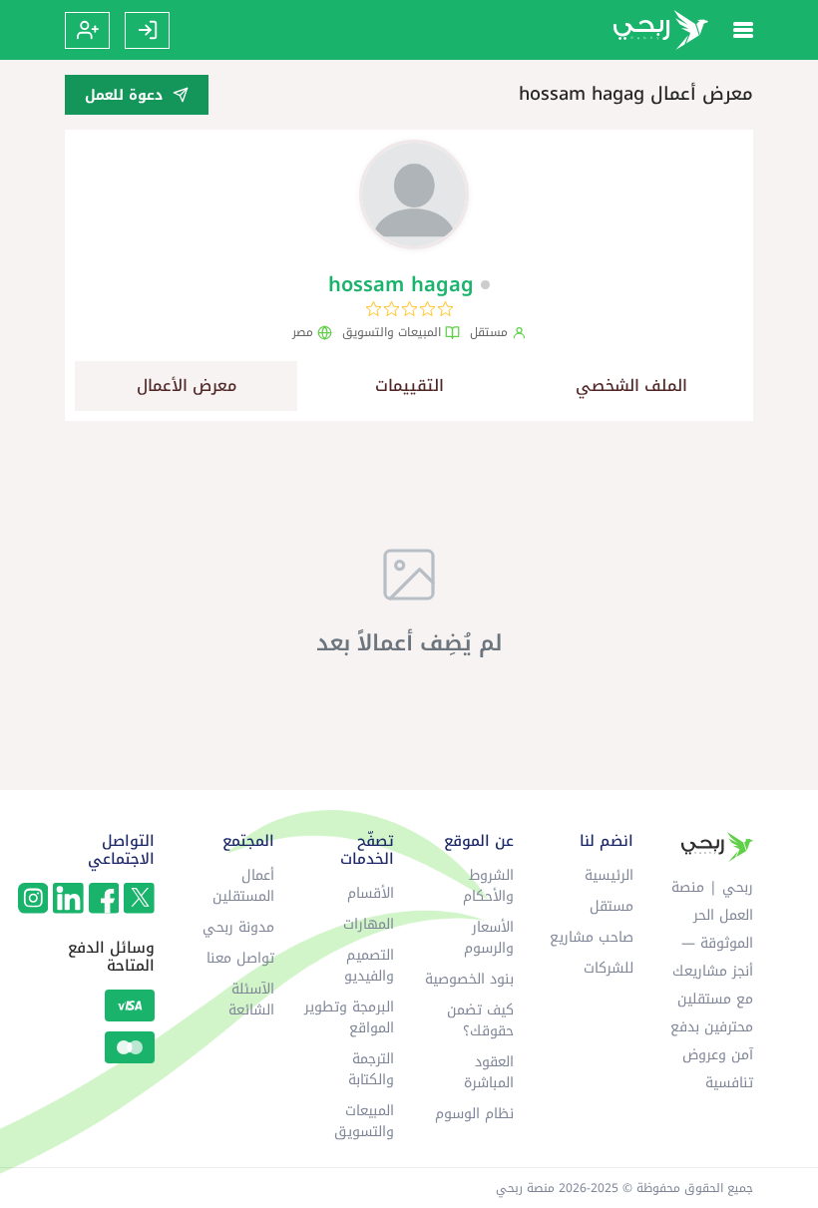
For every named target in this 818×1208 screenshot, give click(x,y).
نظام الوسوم (474, 1113)
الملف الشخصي (631, 385)
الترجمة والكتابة (371, 1069)
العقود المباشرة (489, 1072)
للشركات (608, 968)
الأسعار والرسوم (489, 938)
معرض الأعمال (186, 385)
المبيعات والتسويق (364, 1121)
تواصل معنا (240, 958)
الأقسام (370, 893)
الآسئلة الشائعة (251, 999)
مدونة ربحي (238, 927)
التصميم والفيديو (369, 966)
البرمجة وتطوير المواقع (349, 1017)
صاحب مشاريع (591, 937)
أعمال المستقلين (243, 886)
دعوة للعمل (124, 95)
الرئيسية (609, 875)
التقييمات (409, 385)
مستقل (611, 906)
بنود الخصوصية (469, 979)
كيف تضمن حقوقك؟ (480, 1020)
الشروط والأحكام (488, 886)
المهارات (368, 924)
